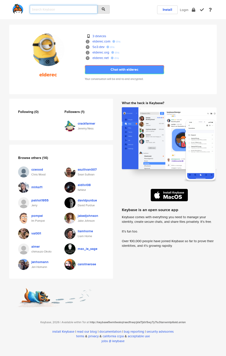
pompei (37, 215)
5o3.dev (98, 46)
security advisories (160, 331)
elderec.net (100, 57)
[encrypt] (193, 10)
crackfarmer (86, 123)
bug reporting (134, 331)
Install (167, 9)
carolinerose (87, 264)
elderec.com (101, 41)
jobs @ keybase (113, 341)
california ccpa (113, 336)
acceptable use (139, 336)
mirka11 (36, 187)
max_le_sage (87, 248)
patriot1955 (40, 200)
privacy (93, 336)
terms (80, 336)
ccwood (37, 169)
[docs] (210, 10)
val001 (36, 233)
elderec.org (100, 52)
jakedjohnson (88, 215)
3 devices (99, 36)
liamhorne (85, 231)
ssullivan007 (87, 169)
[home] (18, 7)
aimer (35, 246)
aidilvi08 (84, 185)
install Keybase (63, 331)
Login (184, 9)
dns (118, 41)
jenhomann (40, 262)
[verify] (202, 10)
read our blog (87, 331)
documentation (110, 331)
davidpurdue (87, 200)
